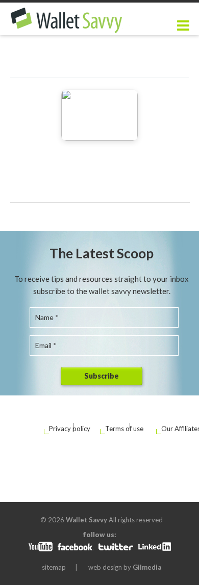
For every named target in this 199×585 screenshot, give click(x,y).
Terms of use (113, 428)
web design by (124, 567)
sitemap (54, 567)
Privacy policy (57, 428)
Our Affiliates (169, 428)
